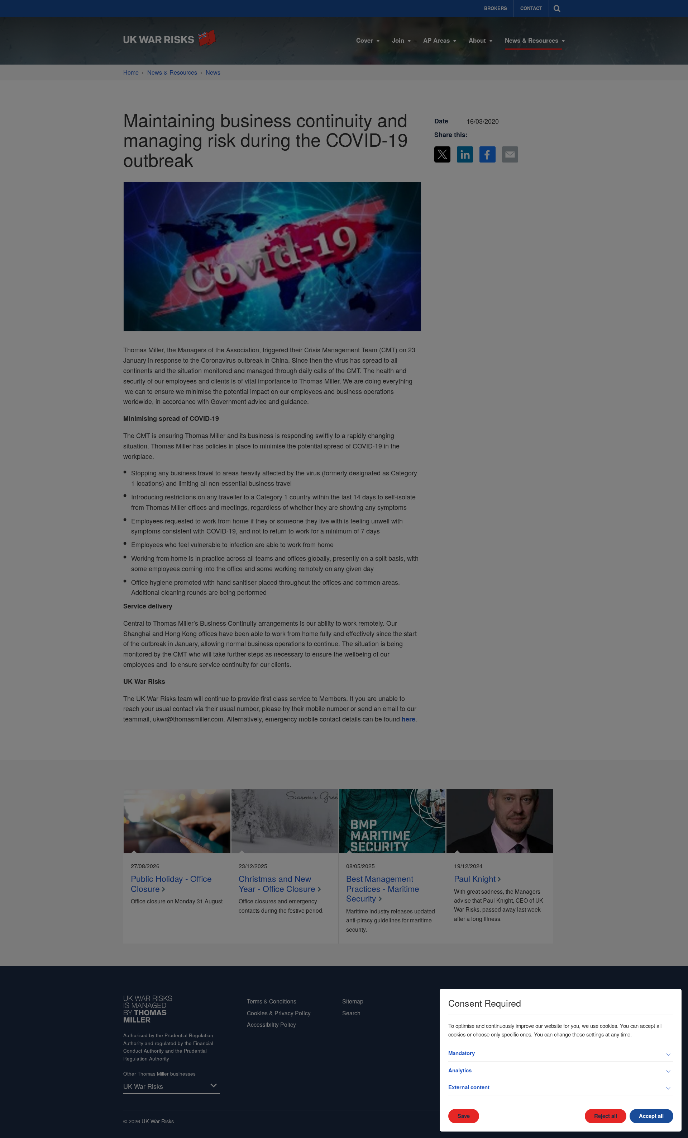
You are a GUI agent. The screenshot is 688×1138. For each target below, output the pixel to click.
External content (468, 1087)
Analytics (460, 1070)
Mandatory (461, 1053)
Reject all (605, 1116)
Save (464, 1116)
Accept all (651, 1116)
